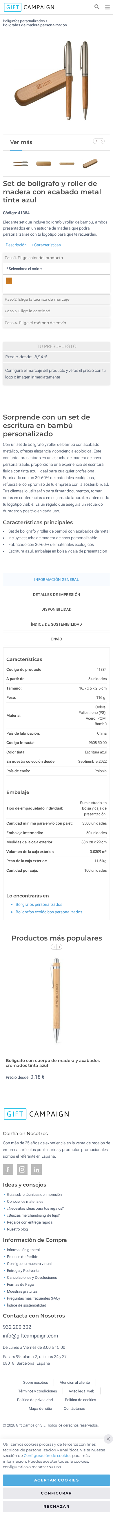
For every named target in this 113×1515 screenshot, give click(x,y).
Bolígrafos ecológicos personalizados (49, 912)
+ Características (46, 245)
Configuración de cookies (47, 1455)
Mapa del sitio (40, 1408)
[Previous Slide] (96, 141)
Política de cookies (80, 1400)
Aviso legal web (81, 1391)
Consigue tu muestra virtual (29, 1263)
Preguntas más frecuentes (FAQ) (33, 1298)
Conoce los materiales (25, 1201)
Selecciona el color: (24, 269)
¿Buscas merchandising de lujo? (33, 1215)
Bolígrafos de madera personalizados (35, 25)
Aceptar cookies (56, 1480)
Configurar (56, 1493)
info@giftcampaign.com (30, 1336)
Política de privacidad (35, 1400)
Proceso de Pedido (22, 1256)
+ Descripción (15, 245)
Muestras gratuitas (22, 1291)
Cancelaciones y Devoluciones (32, 1277)
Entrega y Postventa (23, 1270)
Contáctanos (74, 1408)
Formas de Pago (20, 1284)
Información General (56, 579)
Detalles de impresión (56, 594)
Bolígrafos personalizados (24, 21)
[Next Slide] (102, 141)
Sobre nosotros (35, 1382)
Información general (23, 1249)
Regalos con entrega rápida (29, 1222)
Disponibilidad (56, 609)
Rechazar (56, 1506)
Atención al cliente (75, 1382)
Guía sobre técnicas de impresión (34, 1194)
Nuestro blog (17, 1229)
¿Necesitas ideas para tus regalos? (35, 1208)
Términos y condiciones (37, 1391)
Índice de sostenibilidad (56, 624)
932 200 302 (17, 1327)
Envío (56, 639)
